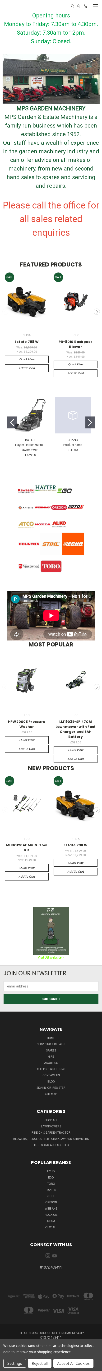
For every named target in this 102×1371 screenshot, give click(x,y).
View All (51, 1227)
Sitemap (51, 1094)
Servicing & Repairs (51, 1044)
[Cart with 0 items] (85, 6)
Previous (5, 312)
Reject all (40, 1363)
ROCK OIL (51, 1214)
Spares (51, 1050)
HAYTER (51, 1190)
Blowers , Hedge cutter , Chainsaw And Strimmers (51, 1139)
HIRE (51, 1056)
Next (97, 312)
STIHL (51, 1196)
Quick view (26, 359)
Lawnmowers (51, 1126)
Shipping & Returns (51, 1069)
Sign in (42, 1087)
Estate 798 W (27, 341)
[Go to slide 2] (90, 422)
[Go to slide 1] (12, 422)
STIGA (51, 1221)
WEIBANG (51, 1208)
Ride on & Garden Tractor (51, 1132)
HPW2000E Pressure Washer (26, 724)
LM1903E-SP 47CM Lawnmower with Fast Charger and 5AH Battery (76, 729)
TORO (51, 1183)
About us (51, 1063)
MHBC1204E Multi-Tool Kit (26, 848)
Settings (14, 1363)
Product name (72, 445)
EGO (51, 1177)
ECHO (51, 1171)
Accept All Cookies (73, 1363)
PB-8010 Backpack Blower (76, 344)
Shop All (51, 1120)
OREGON (51, 1202)
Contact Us (51, 1075)
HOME (51, 1038)
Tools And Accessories (51, 1145)
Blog (51, 1081)
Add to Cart (27, 368)
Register (58, 1087)
